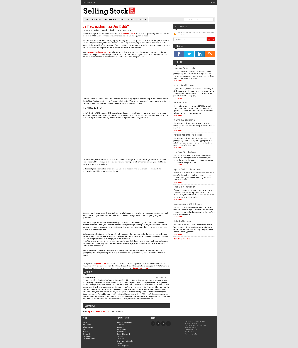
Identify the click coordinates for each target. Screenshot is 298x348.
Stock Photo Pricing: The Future (184, 68)
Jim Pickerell (102, 30)
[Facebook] (153, 323)
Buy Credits (96, 19)
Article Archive (110, 19)
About (122, 19)
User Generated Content (125, 341)
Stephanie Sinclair (128, 33)
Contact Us (142, 19)
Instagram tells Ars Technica (98, 52)
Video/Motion (121, 332)
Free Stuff (179, 62)
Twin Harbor (194, 334)
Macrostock (121, 327)
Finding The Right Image (182, 221)
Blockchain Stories (180, 102)
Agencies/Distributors (124, 322)
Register (131, 19)
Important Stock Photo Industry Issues (187, 169)
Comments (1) (128, 30)
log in (90, 312)
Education (120, 339)
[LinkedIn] (163, 323)
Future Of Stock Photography (183, 85)
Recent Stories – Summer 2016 (184, 186)
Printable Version (115, 30)
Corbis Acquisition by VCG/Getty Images (187, 204)
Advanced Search (89, 339)
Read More (177, 81)
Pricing (119, 343)
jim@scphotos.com (140, 268)
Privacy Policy (87, 336)
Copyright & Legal (123, 334)
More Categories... (123, 346)
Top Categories (88, 2)
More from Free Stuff (182, 239)
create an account (102, 312)
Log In (213, 2)
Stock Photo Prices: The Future (184, 152)
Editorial (120, 336)
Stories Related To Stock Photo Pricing (187, 134)
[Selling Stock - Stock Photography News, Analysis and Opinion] (109, 11)
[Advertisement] (126, 76)
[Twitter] (158, 323)
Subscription (121, 329)
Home (86, 19)
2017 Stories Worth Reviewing (184, 119)
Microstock (120, 325)
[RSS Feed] (168, 323)
